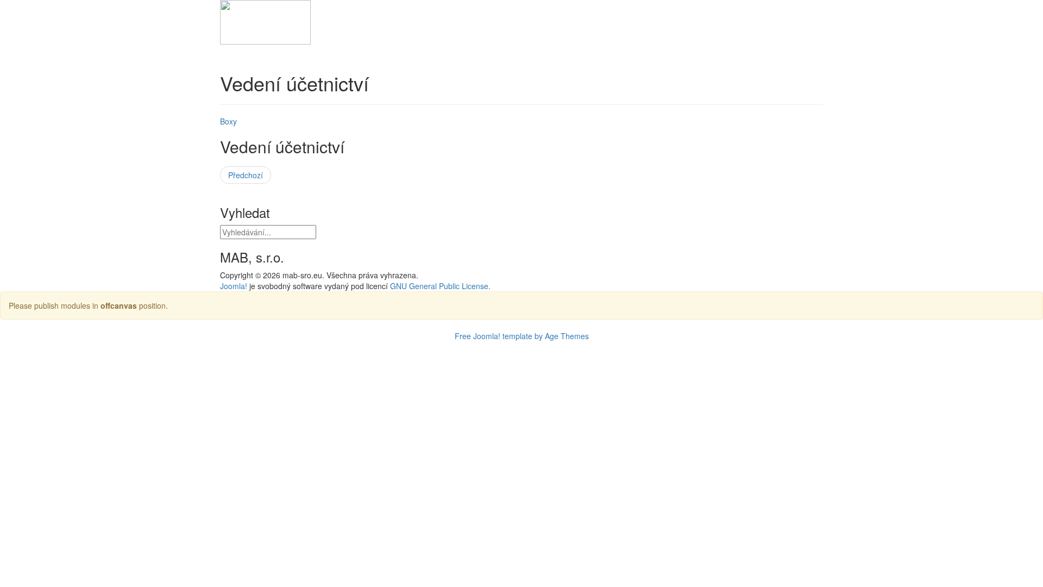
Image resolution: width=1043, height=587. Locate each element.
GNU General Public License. (440, 285)
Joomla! (233, 285)
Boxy (228, 121)
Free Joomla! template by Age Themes (522, 335)
